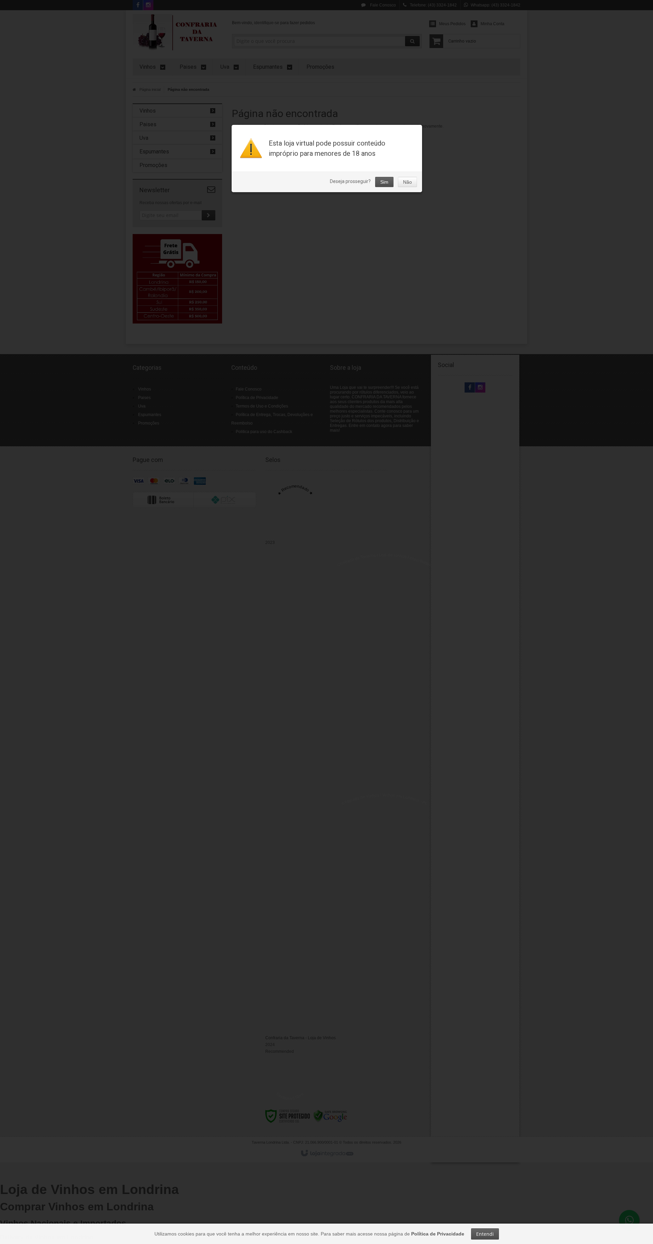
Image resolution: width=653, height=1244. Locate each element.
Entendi (485, 1234)
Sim (384, 182)
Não (407, 182)
